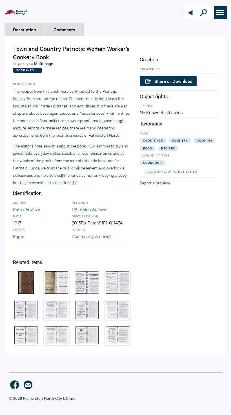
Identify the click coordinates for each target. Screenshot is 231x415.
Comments (64, 29)
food (147, 148)
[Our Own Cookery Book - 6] (87, 310)
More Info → (27, 70)
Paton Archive (26, 209)
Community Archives (91, 236)
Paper (18, 236)
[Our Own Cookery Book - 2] (56, 282)
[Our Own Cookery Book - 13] (87, 335)
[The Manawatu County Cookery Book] (26, 282)
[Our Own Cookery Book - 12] (26, 335)
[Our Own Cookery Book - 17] (117, 335)
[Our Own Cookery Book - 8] (26, 310)
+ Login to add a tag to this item (170, 171)
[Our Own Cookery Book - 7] (117, 282)
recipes (168, 148)
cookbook (152, 162)
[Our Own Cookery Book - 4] (117, 310)
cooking (204, 140)
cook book (153, 140)
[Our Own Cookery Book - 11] (56, 335)
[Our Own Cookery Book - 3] (87, 282)
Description (24, 29)
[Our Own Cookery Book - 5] (56, 310)
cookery (180, 140)
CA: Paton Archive (89, 209)
